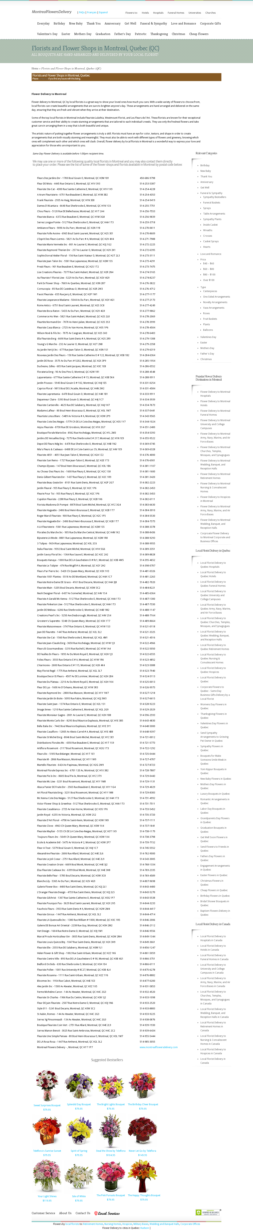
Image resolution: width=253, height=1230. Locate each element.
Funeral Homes (176, 12)
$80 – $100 (209, 274)
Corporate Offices (190, 1224)
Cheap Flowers (199, 34)
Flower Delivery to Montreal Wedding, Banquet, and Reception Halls (215, 464)
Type (203, 287)
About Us (65, 1213)
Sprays (207, 208)
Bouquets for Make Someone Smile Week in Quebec (213, 759)
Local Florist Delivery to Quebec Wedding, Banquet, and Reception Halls (214, 635)
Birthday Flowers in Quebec (215, 895)
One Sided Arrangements (216, 296)
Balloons (208, 330)
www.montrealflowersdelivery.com (159, 1047)
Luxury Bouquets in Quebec (215, 793)
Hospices (127, 1224)
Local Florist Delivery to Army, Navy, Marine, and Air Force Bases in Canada (215, 982)
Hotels (145, 12)
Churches (210, 12)
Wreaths (207, 230)
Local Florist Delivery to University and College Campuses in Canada (213, 968)
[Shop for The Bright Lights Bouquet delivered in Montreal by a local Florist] (111, 1101)
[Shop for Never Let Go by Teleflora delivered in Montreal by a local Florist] (142, 1147)
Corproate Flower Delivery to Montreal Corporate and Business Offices (215, 537)
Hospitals (158, 12)
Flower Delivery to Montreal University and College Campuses (215, 424)
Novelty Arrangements (215, 302)
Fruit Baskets (210, 319)
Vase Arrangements (213, 307)
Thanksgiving (159, 34)
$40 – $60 (208, 263)
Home (35, 68)
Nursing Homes (112, 1224)
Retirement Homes (93, 1224)
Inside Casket (210, 224)
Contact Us (83, 1213)
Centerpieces (210, 291)
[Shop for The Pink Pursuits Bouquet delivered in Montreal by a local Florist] (111, 1192)
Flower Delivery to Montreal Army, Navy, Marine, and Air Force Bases (215, 437)
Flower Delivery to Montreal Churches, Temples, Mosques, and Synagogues (215, 451)
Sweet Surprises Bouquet (47, 1105)
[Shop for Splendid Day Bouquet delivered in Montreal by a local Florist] (79, 1101)
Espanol (103, 12)
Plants (206, 324)
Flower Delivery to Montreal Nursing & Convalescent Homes (215, 487)
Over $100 (208, 280)
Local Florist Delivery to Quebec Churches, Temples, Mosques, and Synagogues (215, 622)
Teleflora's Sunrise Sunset (47, 1151)
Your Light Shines (47, 1196)
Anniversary (113, 23)
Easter (65, 34)
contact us (43, 78)
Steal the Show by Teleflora (111, 1151)
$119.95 (47, 1200)
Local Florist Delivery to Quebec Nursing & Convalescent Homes (213, 658)
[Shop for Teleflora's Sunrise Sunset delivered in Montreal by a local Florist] (47, 1147)
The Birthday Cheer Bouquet (143, 1104)
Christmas (178, 34)
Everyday (43, 23)
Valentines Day (208, 337)
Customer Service (43, 1213)
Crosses (207, 235)
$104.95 (110, 1155)
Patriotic (140, 34)
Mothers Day (83, 34)
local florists (72, 1224)
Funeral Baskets (211, 202)
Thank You (94, 23)
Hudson (144, 1228)
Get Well (130, 23)
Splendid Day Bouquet (79, 1104)
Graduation (102, 34)
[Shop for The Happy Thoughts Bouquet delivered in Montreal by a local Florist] (142, 1192)
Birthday (59, 23)
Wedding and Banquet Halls (164, 1224)
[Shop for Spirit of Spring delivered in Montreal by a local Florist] (79, 1147)
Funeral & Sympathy (153, 23)
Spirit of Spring (79, 1151)
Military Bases (140, 1224)
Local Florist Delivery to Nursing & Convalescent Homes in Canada (213, 1040)
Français (91, 12)
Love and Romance (183, 23)
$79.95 (47, 1109)
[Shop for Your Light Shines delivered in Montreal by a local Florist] (47, 1193)
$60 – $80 (208, 269)
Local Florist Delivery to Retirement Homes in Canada (213, 1026)
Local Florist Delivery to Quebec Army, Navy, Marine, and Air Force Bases (215, 608)
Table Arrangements (214, 213)
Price (203, 259)
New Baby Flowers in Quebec (215, 778)
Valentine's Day (47, 34)
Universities (195, 12)
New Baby (76, 23)
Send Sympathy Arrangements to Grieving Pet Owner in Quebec (214, 737)
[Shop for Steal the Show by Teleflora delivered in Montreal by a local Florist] (111, 1147)
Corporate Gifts (210, 23)
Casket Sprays (211, 241)
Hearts (206, 247)
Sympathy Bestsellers (214, 197)
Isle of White (79, 1196)
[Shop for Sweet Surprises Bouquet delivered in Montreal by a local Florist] (47, 1102)
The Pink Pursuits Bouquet (110, 1195)
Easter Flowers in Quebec (214, 875)
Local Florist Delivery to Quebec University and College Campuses (213, 595)
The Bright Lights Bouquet (111, 1104)
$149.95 (142, 1155)
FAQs (82, 12)
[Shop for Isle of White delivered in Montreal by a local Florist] (79, 1193)
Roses (206, 313)
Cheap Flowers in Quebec (214, 890)
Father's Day (122, 34)
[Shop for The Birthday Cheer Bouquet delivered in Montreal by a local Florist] (142, 1101)
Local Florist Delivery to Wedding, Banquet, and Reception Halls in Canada (214, 1013)
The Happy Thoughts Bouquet (144, 1195)
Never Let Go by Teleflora (142, 1151)
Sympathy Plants (212, 219)
